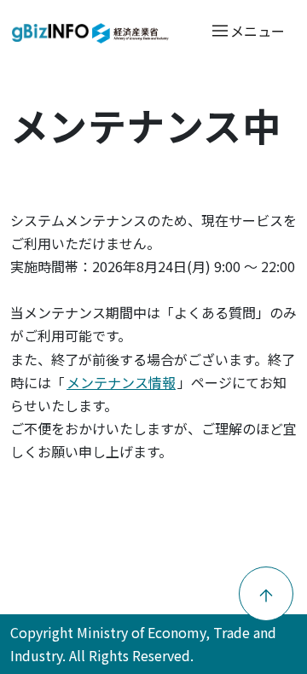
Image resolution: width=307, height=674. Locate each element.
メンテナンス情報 (121, 382)
